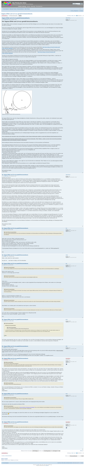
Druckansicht (80, 8)
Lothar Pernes (6, 19)
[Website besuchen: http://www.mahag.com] (66, 364)
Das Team (59, 462)
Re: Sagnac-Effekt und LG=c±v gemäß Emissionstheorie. (15, 174)
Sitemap (33, 6)
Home (28, 6)
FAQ (72, 10)
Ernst (5, 320)
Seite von (73, 15)
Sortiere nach (41, 450)
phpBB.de (47, 465)
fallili (5, 347)
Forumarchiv (39, 6)
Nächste (81, 450)
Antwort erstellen (4, 15)
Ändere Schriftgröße (82, 8)
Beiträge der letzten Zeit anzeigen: (26, 450)
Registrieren (76, 10)
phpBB (38, 464)
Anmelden (81, 10)
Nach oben (82, 172)
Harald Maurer (6, 359)
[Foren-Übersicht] (7, 3)
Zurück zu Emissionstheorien (7, 455)
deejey (5, 256)
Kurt (4, 229)
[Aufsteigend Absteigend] (56, 450)
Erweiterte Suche (80, 4)
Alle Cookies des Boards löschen (67, 462)
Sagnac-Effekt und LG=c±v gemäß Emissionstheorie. (17, 13)
